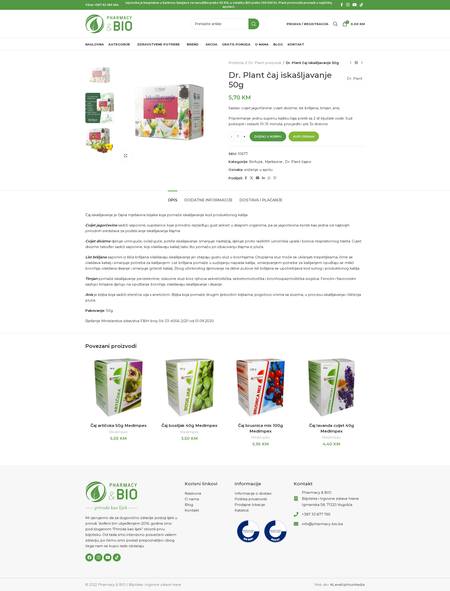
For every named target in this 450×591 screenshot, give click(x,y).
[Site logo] (108, 23)
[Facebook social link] (342, 4)
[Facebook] (89, 557)
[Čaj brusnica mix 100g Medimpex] (260, 387)
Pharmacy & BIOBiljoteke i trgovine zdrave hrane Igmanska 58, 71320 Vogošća (330, 498)
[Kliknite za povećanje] (125, 156)
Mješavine (273, 161)
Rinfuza (255, 161)
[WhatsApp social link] (269, 178)
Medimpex (118, 432)
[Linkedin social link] (263, 178)
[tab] (172, 198)
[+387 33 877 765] (296, 514)
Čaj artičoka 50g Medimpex (118, 425)
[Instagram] (98, 557)
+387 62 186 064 (106, 5)
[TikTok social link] (361, 4)
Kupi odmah (303, 136)
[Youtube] (108, 557)
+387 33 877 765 (316, 514)
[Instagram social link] (348, 4)
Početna (236, 62)
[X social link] (251, 178)
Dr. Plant (354, 78)
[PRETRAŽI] (253, 24)
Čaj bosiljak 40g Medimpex (189, 425)
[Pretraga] (335, 24)
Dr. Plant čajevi (298, 161)
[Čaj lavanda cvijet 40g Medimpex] (331, 387)
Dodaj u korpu (267, 136)
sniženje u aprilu (258, 169)
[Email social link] (258, 178)
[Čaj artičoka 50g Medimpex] (118, 387)
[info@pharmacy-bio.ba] (296, 524)
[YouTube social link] (354, 4)
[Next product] (362, 63)
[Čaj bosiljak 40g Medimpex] (189, 387)
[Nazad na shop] (356, 63)
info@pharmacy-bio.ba (322, 524)
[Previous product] (350, 63)
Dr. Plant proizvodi (264, 62)
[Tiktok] (117, 557)
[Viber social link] (275, 178)
